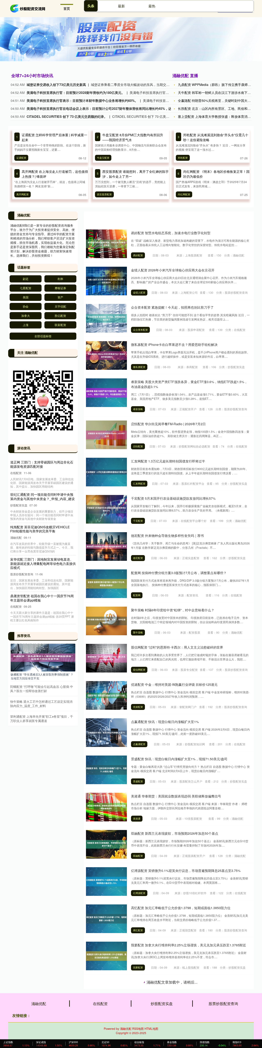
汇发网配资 (139, 483)
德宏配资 (138, 558)
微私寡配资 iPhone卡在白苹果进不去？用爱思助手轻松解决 (174, 344)
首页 (66, 8)
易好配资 (138, 255)
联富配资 (60, 325)
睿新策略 (138, 409)
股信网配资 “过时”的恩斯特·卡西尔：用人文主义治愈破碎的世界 (177, 647)
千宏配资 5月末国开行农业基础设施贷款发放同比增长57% (173, 498)
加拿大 (25, 316)
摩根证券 (60, 288)
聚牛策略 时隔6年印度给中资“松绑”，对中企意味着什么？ (172, 610)
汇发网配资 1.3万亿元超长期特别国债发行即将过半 (168, 461)
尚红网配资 (184, 194)
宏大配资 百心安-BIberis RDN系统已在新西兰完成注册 (170, 982)
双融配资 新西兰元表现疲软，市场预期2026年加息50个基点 (174, 833)
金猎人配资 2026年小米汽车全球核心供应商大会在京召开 (173, 270)
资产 (60, 297)
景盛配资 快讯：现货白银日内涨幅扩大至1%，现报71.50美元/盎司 (179, 759)
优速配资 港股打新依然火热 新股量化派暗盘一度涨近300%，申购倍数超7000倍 (189, 1019)
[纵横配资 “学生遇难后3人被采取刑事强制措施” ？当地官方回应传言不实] (43, 657)
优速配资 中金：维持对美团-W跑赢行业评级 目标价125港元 (174, 684)
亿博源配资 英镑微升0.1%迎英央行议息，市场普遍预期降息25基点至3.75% (186, 870)
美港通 (136, 818)
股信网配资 (139, 669)
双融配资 (138, 855)
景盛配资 (138, 781)
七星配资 (25, 288)
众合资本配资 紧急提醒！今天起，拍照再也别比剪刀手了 (172, 307)
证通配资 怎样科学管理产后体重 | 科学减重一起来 (43, 464)
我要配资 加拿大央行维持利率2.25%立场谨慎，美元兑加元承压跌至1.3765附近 (188, 945)
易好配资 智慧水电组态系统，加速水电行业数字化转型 (170, 233)
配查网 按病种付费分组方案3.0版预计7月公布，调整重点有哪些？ (179, 572)
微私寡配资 (139, 367)
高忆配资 (138, 930)
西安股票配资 (104, 194)
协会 (25, 306)
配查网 (136, 595)
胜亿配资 (60, 316)
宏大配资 (138, 1004)
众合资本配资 (140, 329)
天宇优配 (60, 306)
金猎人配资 (139, 292)
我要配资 (138, 967)
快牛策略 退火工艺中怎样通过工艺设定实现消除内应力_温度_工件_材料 (41, 703)
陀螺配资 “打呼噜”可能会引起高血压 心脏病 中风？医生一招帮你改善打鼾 (41, 688)
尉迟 (25, 279)
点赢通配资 (139, 744)
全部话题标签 (43, 336)
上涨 (25, 325)
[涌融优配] (28, 8)
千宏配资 (138, 520)
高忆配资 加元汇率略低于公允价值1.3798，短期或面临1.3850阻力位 (180, 907)
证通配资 (21, 157)
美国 (25, 297)
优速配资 (138, 706)
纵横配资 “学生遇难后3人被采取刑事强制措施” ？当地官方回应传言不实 (42, 676)
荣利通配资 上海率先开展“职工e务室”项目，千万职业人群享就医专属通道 (41, 718)
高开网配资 (22, 194)
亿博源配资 (139, 893)
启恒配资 (138, 446)
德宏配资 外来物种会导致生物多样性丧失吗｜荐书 (167, 535)
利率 (60, 279)
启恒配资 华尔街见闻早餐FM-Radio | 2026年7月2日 (168, 424)
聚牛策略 (138, 632)
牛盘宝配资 (103, 157)
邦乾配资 (183, 157)
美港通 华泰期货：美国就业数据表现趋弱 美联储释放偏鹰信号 (176, 796)
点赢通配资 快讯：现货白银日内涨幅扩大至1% (165, 721)
